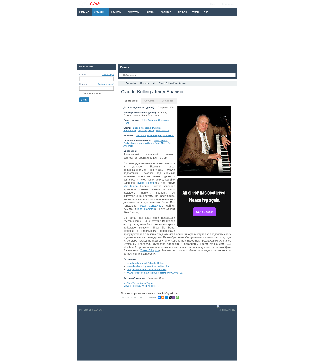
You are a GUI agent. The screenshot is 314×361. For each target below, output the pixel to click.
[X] (170, 297)
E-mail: (83, 74)
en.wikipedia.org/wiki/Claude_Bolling (145, 263)
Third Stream (162, 130)
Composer (163, 120)
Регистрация (108, 74)
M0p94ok (152, 297)
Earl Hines (168, 135)
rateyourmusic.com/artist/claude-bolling (147, 269)
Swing (151, 130)
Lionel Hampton (145, 209)
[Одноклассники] (162, 297)
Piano (126, 122)
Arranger (152, 120)
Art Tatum (141, 135)
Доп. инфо (168, 100)
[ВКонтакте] (159, 297)
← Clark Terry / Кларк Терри (138, 283)
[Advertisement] (157, 41)
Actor (144, 120)
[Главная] (120, 83)
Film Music (155, 127)
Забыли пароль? (106, 84)
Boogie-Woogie (141, 127)
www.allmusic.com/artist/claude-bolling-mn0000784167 (155, 272)
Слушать (149, 100)
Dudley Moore (130, 143)
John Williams (146, 143)
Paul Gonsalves (150, 205)
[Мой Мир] (166, 297)
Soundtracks (129, 130)
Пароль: (83, 84)
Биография (131, 100)
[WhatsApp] (177, 297)
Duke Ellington (154, 135)
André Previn (160, 140)
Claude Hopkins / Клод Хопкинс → (141, 285)
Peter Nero (160, 143)
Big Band (142, 130)
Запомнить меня (92, 93)
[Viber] (173, 297)
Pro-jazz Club (85, 310)
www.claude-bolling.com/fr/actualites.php (148, 266)
